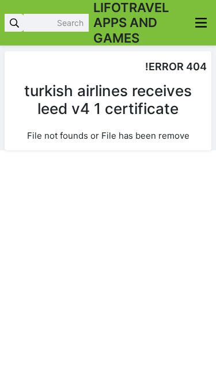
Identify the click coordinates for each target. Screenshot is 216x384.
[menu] (201, 22)
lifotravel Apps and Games (131, 22)
